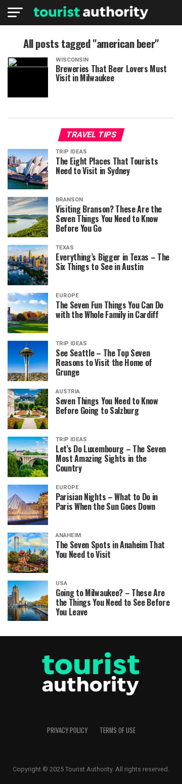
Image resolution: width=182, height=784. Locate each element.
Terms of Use (117, 730)
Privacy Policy (67, 730)
